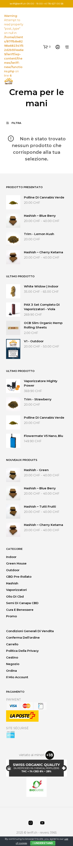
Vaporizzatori (16, 590)
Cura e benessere (19, 610)
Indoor (11, 557)
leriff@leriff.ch (18, 3)
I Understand (43, 843)
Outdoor (12, 570)
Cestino (12, 657)
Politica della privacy (22, 651)
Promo (11, 616)
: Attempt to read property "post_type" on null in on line (14, 45)
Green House (16, 563)
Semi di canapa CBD (22, 603)
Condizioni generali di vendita (30, 631)
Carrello (12, 644)
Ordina (11, 671)
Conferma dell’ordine (23, 637)
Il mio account (17, 677)
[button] (47, 47)
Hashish (12, 583)
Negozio (12, 664)
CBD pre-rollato (18, 576)
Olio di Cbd (15, 596)
